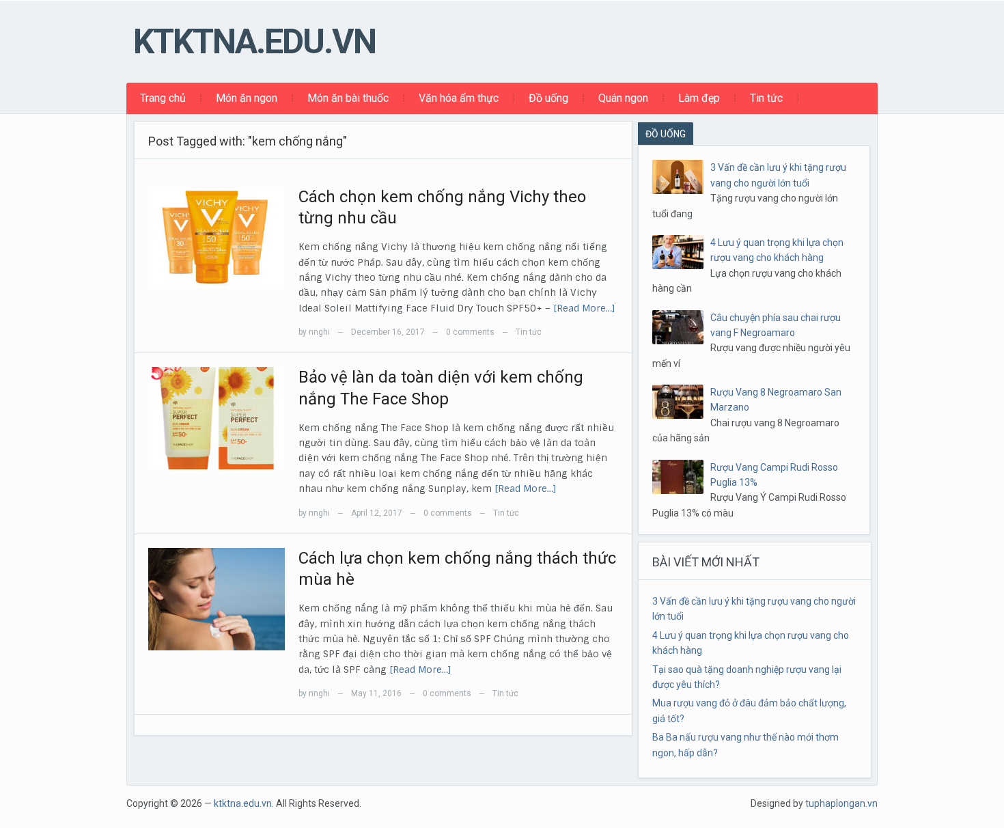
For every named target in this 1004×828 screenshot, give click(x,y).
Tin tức (766, 98)
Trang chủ (163, 98)
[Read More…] (584, 308)
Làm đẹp (699, 98)
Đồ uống (548, 98)
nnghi (319, 332)
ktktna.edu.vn (254, 41)
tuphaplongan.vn (841, 803)
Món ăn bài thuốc (348, 98)
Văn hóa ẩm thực (459, 98)
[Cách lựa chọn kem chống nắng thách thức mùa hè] (216, 598)
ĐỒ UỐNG (665, 133)
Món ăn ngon (246, 98)
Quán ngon (623, 98)
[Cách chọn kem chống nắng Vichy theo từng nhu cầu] (216, 237)
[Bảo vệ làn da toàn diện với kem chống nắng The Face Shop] (216, 417)
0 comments (470, 332)
